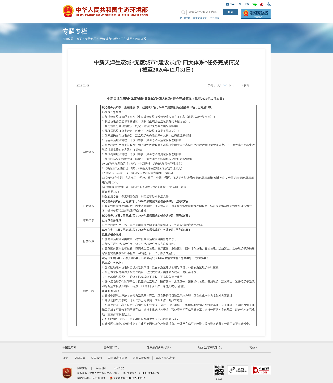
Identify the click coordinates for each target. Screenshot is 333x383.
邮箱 (233, 4)
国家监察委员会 (117, 357)
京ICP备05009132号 (148, 373)
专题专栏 (90, 38)
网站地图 (101, 368)
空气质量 (215, 18)
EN (247, 4)
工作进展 (126, 38)
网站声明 (82, 368)
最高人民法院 (141, 357)
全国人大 (79, 357)
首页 (79, 38)
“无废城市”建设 (108, 38)
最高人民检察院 (165, 357)
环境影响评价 (200, 18)
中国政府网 (69, 347)
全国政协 (96, 357)
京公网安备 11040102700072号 (129, 378)
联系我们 (119, 368)
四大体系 (140, 38)
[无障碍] (268, 3)
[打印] (245, 85)
